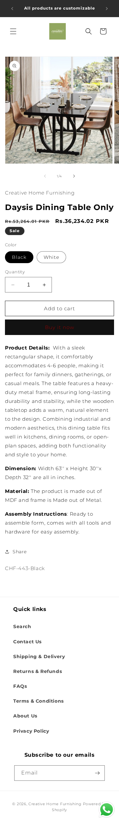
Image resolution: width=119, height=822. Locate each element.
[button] (13, 31)
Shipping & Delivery (39, 656)
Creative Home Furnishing (55, 804)
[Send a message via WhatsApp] (107, 810)
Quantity (15, 271)
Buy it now (59, 327)
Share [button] (20, 552)
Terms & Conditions (38, 701)
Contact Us (27, 642)
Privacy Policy (31, 731)
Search (22, 626)
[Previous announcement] (12, 8)
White (51, 257)
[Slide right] (74, 176)
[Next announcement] (106, 8)
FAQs (20, 686)
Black (19, 257)
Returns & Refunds (37, 671)
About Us (25, 716)
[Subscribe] (97, 773)
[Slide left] (45, 176)
